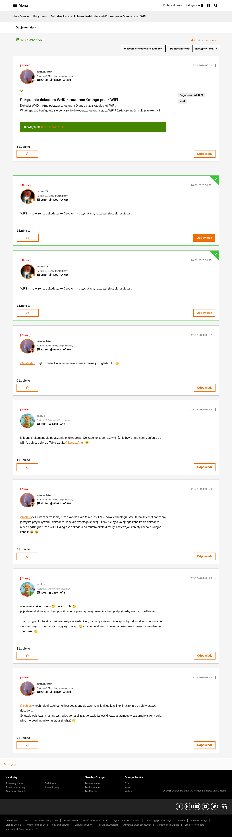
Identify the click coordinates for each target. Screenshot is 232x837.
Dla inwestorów (92, 787)
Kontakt (128, 787)
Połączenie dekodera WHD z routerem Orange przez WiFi (69, 100)
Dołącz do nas (172, 5)
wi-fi (182, 101)
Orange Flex (12, 820)
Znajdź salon (50, 783)
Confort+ (181, 820)
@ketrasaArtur (74, 442)
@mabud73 (27, 363)
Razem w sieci (70, 820)
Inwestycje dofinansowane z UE (21, 829)
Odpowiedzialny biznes (46, 820)
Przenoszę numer (14, 783)
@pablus (26, 517)
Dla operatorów (92, 783)
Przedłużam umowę (15, 787)
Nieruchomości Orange (167, 825)
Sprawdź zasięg (52, 787)
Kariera (128, 791)
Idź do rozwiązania (205, 40)
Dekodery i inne (60, 16)
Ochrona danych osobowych (137, 825)
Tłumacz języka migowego (158, 820)
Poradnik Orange (198, 820)
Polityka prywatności (108, 825)
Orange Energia (13, 825)
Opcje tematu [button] (25, 27)
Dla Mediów (91, 791)
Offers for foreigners (194, 825)
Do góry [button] (11, 764)
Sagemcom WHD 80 (192, 95)
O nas (127, 783)
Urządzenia (40, 16)
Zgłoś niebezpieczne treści (127, 820)
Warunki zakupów (83, 825)
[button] (215, 65)
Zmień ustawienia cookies (96, 820)
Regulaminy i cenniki (16, 791)
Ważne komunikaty (36, 825)
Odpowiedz (204, 153)
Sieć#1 (26, 820)
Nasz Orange (21, 16)
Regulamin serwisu (60, 825)
